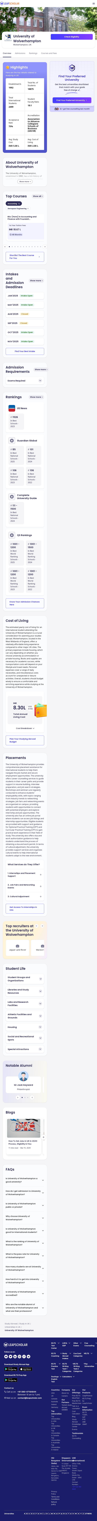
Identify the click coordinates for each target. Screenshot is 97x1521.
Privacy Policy (54, 1492)
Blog (73, 1416)
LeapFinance (87, 1396)
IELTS (74, 1436)
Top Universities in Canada (55, 1433)
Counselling (76, 1438)
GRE (84, 1422)
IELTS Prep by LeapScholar (87, 1400)
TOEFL (85, 1415)
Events (74, 1429)
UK (52, 1396)
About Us (65, 1393)
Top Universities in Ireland (55, 1447)
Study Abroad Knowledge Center (76, 1422)
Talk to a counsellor (76, 1407)
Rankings (33, 53)
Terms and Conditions (55, 1498)
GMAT (84, 1424)
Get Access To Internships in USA (23, 908)
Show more (35, 280)
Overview (7, 53)
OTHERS (88, 1514)
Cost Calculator (76, 1412)
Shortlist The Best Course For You (22, 257)
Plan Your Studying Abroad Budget (23, 740)
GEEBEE (65, 1410)
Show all (37, 196)
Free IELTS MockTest (76, 1397)
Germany (54, 1407)
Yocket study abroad (67, 1406)
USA (53, 1393)
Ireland (54, 1404)
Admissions (20, 53)
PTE (83, 1419)
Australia (54, 1402)
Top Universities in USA (55, 1418)
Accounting (14, 203)
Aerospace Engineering (18, 208)
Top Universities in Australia (55, 1440)
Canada (54, 1399)
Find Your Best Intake (25, 351)
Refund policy (54, 1503)
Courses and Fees (49, 53)
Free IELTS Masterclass (76, 1402)
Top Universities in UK (55, 1425)
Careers (65, 1396)
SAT (83, 1417)
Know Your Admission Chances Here (25, 603)
